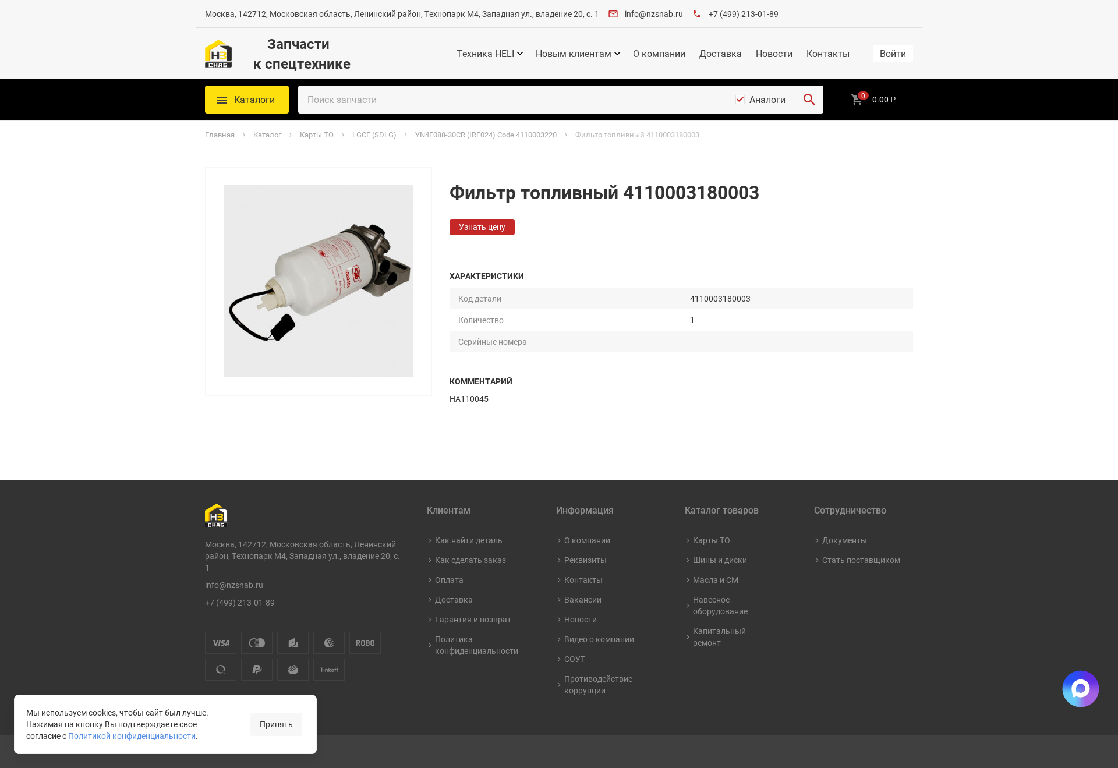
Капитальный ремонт (719, 636)
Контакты (828, 53)
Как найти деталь (469, 540)
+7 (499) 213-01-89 (744, 13)
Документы (844, 540)
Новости (774, 53)
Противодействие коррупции (598, 684)
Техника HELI (485, 53)
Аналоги (767, 99)
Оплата (449, 579)
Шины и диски (720, 559)
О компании (659, 53)
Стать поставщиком (861, 559)
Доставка (720, 53)
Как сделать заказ (470, 559)
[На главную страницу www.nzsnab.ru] (218, 54)
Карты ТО (711, 540)
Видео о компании (599, 639)
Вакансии (583, 599)
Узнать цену (482, 226)
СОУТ (574, 658)
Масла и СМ (715, 579)
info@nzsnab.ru (654, 13)
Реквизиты (585, 559)
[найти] (809, 99)
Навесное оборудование (720, 605)
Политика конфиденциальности (476, 644)
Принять (276, 724)
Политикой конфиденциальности (132, 735)
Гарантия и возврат (473, 619)
